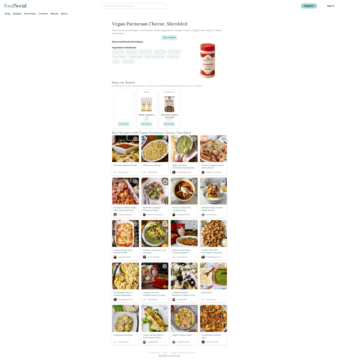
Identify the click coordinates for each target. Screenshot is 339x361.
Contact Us (154, 352)
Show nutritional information (127, 41)
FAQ (165, 352)
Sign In (330, 6)
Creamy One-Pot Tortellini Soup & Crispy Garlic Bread (154, 295)
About (64, 13)
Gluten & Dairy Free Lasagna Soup (181, 208)
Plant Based (119, 56)
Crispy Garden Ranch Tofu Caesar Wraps (153, 336)
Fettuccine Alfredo (152, 165)
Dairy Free (118, 51)
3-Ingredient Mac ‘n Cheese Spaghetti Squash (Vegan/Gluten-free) (124, 296)
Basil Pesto (206, 292)
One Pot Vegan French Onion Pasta (212, 166)
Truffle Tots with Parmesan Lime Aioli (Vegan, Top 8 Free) (211, 253)
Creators (43, 13)
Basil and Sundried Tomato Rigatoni (181, 251)
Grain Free (160, 51)
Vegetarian (128, 61)
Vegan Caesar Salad (182, 335)
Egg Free (131, 51)
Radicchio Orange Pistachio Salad (151, 208)
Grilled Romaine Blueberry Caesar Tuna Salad (183, 295)
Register (309, 6)
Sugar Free (173, 56)
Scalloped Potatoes (123, 335)
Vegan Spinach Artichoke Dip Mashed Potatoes (183, 168)
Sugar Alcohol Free (154, 56)
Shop (7, 13)
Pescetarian (174, 51)
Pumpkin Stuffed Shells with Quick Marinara (124, 208)
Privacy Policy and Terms (183, 352)
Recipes (17, 13)
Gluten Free (145, 51)
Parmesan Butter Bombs (125, 165)
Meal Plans (30, 13)
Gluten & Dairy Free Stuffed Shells (122, 251)
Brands (54, 13)
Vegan (116, 61)
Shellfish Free (135, 56)
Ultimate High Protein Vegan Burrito (212, 208)
